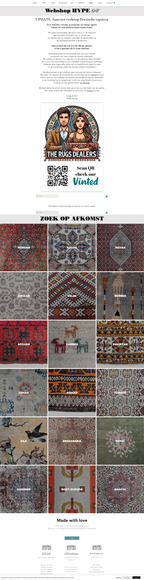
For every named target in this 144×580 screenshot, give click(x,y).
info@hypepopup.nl (96, 557)
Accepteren (136, 577)
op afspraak (85, 83)
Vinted (94, 75)
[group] (72, 534)
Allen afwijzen (127, 577)
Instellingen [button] (118, 577)
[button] (114, 2)
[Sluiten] (142, 577)
